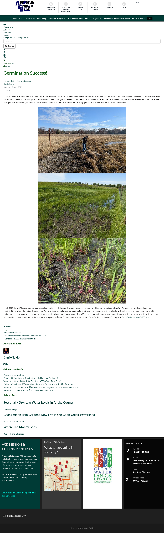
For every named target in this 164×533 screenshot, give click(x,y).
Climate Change (10, 409)
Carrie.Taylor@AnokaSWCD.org (135, 317)
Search (10, 46)
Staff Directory (143, 472)
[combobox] (145, 2)
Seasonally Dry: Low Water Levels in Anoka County (38, 402)
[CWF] (102, 465)
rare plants (8, 333)
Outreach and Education (21, 81)
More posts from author (13, 375)
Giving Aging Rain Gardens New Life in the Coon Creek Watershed (49, 415)
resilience (17, 333)
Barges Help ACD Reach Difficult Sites (20, 339)
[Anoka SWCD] (25, 11)
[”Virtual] (61, 474)
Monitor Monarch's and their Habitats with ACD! (25, 336)
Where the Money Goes (20, 427)
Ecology (6, 81)
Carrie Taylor (8, 84)
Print (8, 66)
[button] (82, 52)
